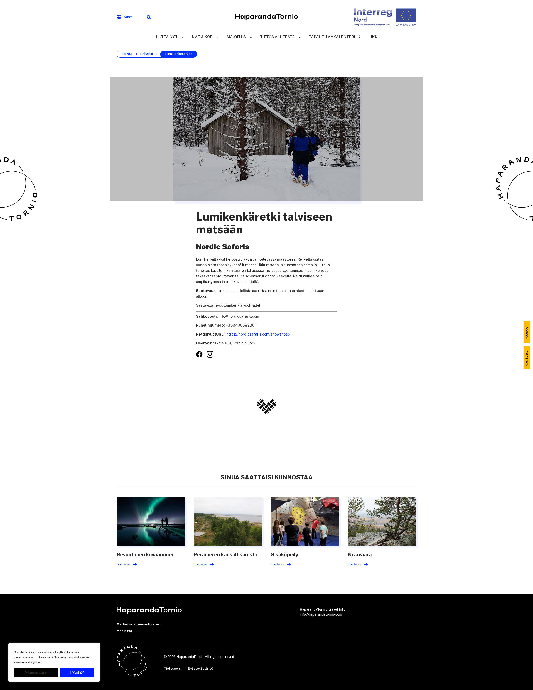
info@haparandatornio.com (321, 615)
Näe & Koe (202, 37)
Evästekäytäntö (200, 668)
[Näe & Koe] (217, 36)
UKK (373, 37)
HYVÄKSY (77, 672)
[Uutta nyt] (182, 36)
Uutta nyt (167, 37)
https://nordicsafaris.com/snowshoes (258, 334)
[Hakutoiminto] (149, 17)
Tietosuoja (172, 668)
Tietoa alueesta (277, 37)
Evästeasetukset (35, 672)
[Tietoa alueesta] (299, 36)
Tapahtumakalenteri (332, 37)
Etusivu (127, 54)
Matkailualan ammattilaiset (139, 624)
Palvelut (146, 54)
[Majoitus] (250, 36)
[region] (54, 662)
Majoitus (236, 37)
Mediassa (124, 631)
